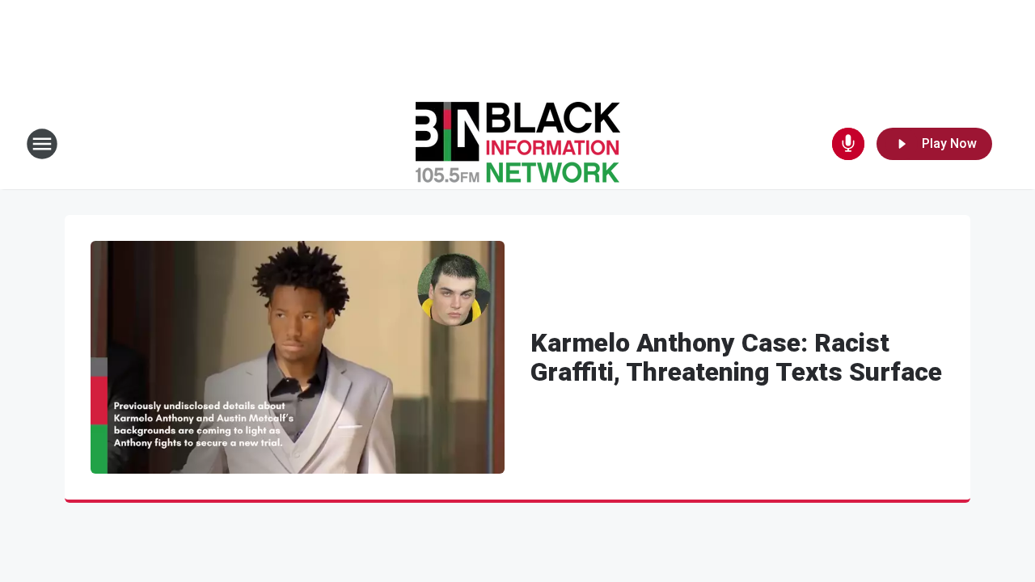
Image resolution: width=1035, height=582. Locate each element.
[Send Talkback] (848, 144)
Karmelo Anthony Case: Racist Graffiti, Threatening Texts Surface (736, 357)
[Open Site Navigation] (42, 144)
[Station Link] (518, 144)
